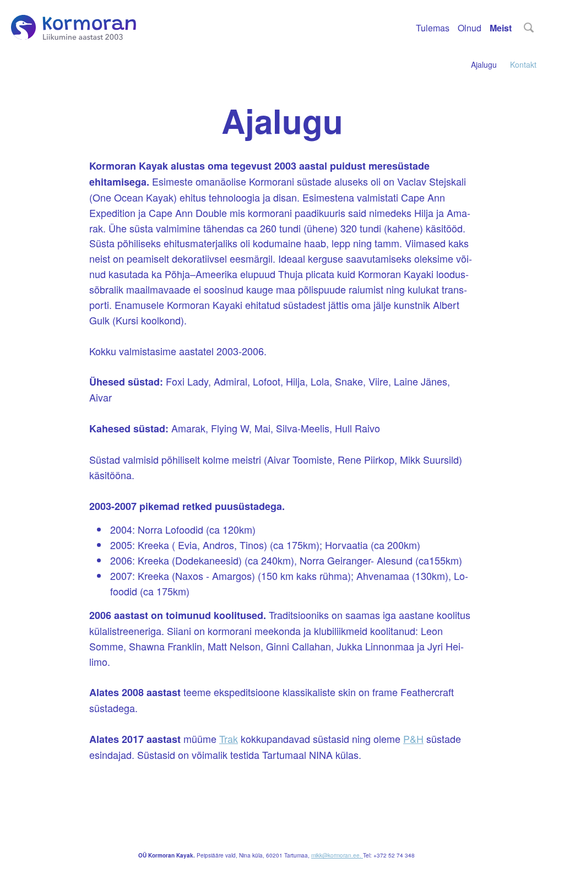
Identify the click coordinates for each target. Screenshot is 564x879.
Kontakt (523, 65)
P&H (413, 738)
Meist (501, 27)
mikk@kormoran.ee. (337, 855)
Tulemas (432, 27)
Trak (228, 738)
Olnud (469, 27)
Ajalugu (484, 65)
